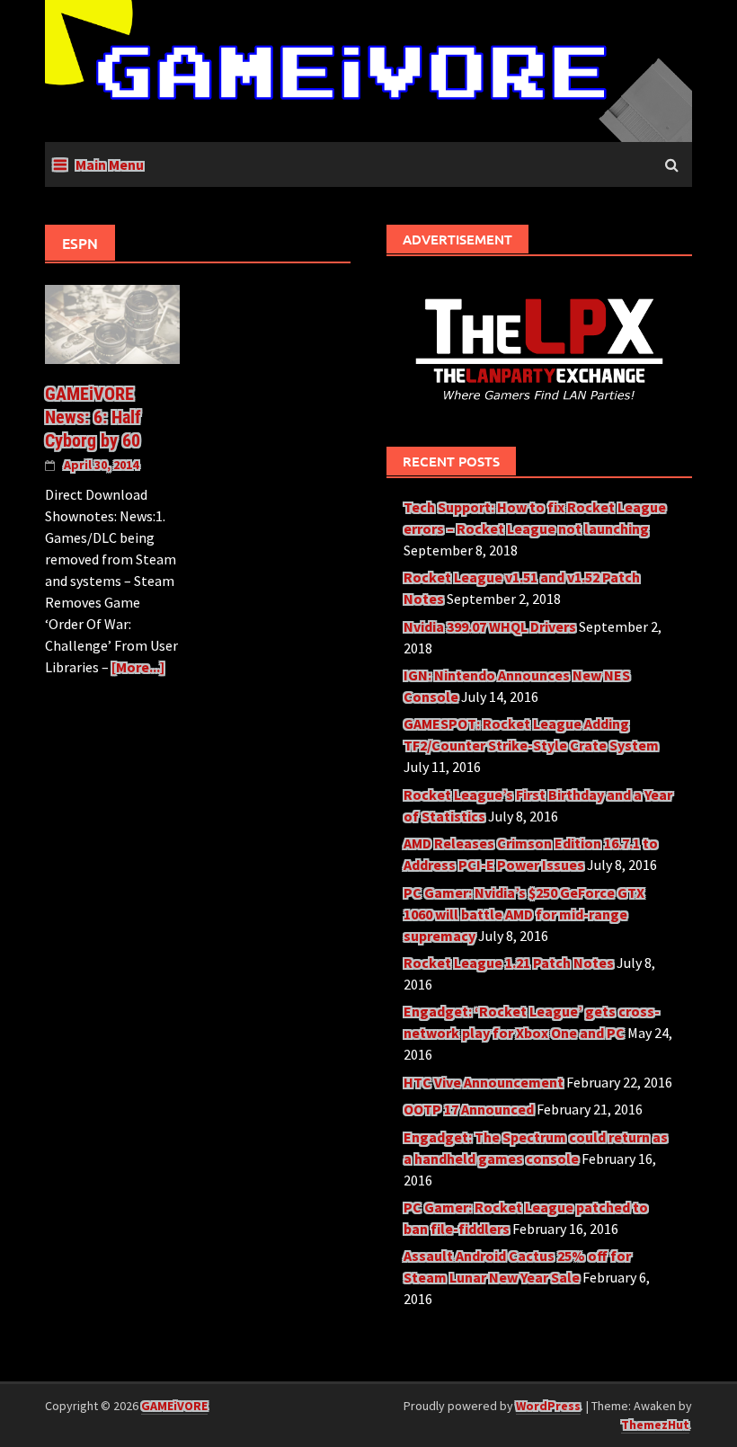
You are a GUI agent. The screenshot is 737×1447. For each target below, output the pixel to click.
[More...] (137, 667)
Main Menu (109, 164)
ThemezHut (655, 1424)
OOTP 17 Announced (469, 1109)
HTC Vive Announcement (484, 1082)
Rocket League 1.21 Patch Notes (509, 963)
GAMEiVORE (174, 1406)
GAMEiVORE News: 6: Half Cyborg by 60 (93, 417)
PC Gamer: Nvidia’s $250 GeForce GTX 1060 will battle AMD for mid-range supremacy (524, 914)
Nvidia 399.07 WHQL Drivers (490, 626)
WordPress (548, 1406)
